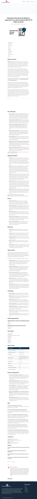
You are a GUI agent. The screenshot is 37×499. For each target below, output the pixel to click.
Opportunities (9, 49)
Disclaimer (26, 489)
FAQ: (8, 55)
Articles (24, 1)
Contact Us (26, 488)
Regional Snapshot (10, 45)
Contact (32, 1)
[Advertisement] (18, 9)
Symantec (20, 160)
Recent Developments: (10, 54)
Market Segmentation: (10, 51)
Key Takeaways (10, 44)
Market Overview (10, 43)
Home (25, 486)
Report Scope (9, 53)
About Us (26, 487)
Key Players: (9, 52)
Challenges (9, 50)
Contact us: (9, 56)
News (8, 464)
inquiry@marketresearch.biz (14, 443)
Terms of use (26, 490)
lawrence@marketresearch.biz (15, 442)
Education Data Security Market (13, 78)
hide (12, 42)
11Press (13, 61)
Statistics (28, 1)
